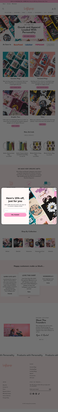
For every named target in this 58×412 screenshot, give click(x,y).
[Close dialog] (54, 190)
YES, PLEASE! (15, 215)
